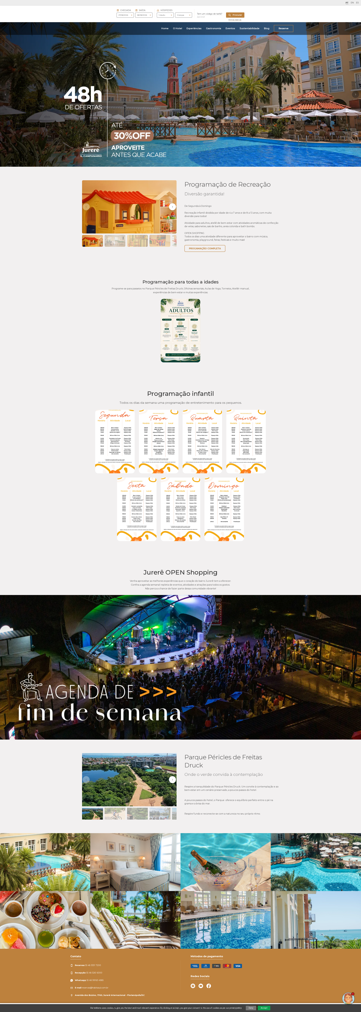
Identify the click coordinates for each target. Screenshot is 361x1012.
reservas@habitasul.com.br (91, 987)
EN (352, 3)
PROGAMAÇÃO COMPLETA (205, 248)
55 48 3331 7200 (88, 965)
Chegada (125, 10)
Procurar (237, 15)
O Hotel (177, 28)
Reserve (284, 28)
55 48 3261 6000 (88, 972)
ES (357, 3)
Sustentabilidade (249, 28)
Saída (142, 10)
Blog (266, 28)
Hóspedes (166, 10)
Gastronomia (213, 28)
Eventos (230, 28)
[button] (5, 94)
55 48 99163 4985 (89, 980)
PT (347, 3)
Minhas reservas (234, 20)
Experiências (194, 28)
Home (165, 28)
